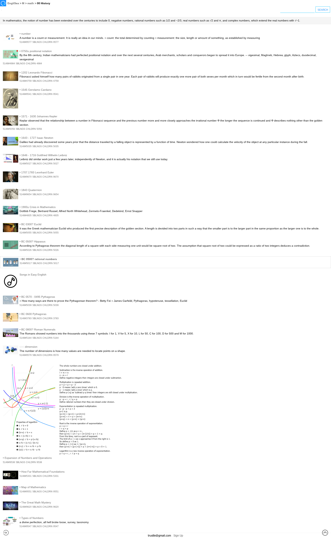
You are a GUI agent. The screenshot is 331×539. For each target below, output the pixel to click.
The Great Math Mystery (36, 502)
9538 (39, 462)
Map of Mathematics (33, 487)
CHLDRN (47, 42)
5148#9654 (26, 194)
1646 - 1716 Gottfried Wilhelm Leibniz (44, 155)
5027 (56, 163)
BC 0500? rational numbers (39, 259)
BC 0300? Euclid (31, 224)
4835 (56, 215)
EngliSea (13, 3)
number (26, 33)
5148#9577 (26, 42)
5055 (56, 233)
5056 (39, 129)
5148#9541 (26, 94)
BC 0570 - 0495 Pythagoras (38, 296)
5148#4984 (9, 63)
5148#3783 (26, 318)
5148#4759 (26, 81)
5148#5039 (26, 305)
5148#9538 (9, 462)
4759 (56, 81)
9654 (56, 194)
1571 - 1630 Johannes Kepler (39, 116)
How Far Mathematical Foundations (43, 471)
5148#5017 (26, 263)
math (30, 3)
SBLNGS (37, 42)
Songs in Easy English (33, 274)
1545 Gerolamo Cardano (36, 89)
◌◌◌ (22, 346)
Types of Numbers (32, 517)
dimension (31, 346)
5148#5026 (26, 250)
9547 (56, 526)
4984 (39, 63)
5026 (56, 250)
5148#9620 (26, 507)
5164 (56, 338)
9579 (56, 355)
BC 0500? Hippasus (33, 241)
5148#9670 (26, 177)
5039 (56, 305)
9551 (56, 491)
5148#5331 (26, 476)
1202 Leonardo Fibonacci (36, 72)
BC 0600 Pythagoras (33, 314)
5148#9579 (26, 355)
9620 (56, 507)
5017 (56, 263)
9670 (56, 177)
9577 (56, 42)
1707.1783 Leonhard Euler (37, 172)
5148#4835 (26, 215)
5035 (56, 146)
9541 (56, 94)
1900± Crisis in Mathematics (38, 207)
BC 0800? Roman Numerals (38, 329)
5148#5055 (26, 233)
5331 (56, 476)
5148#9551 (26, 491)
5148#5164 (26, 338)
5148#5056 (9, 129)
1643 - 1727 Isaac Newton (37, 137)
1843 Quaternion (31, 190)
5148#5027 (26, 163)
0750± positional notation (36, 51)
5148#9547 (26, 526)
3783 (56, 318)
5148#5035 (26, 146)
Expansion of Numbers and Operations (28, 457)
